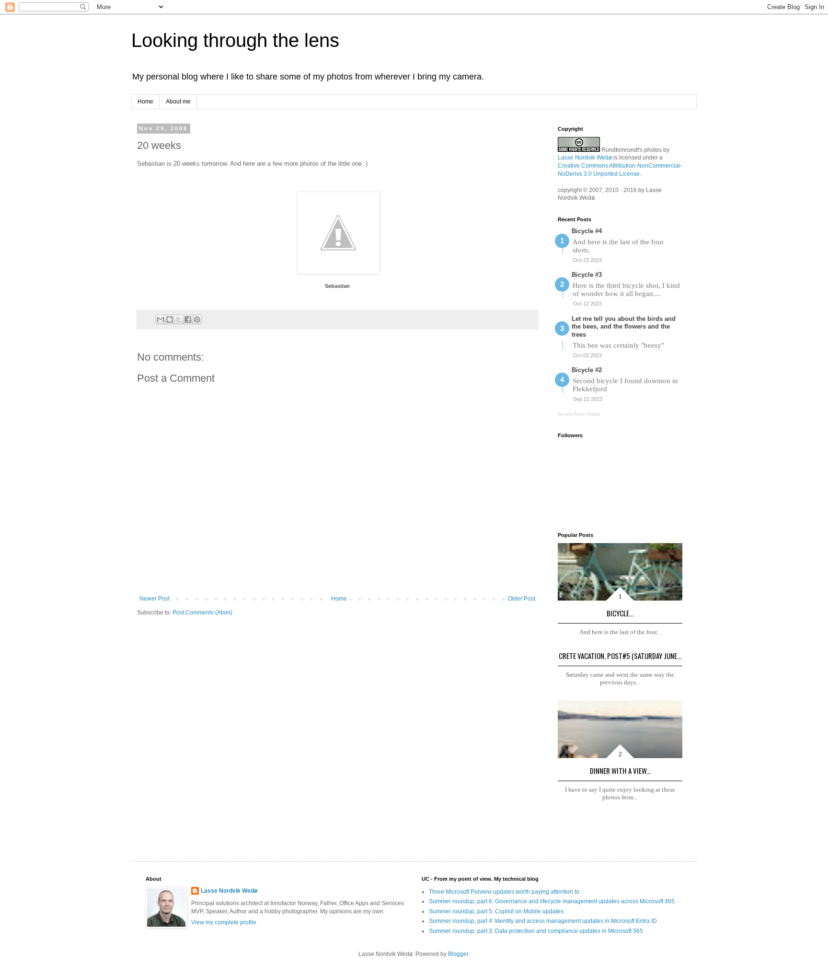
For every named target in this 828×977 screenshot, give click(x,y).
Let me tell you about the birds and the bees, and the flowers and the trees (624, 327)
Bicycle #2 (587, 370)
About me (178, 101)
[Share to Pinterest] (197, 319)
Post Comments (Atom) (202, 612)
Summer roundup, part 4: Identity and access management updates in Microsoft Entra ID (543, 921)
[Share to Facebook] (188, 319)
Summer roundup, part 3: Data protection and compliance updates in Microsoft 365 (536, 931)
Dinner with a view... (620, 770)
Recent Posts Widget (579, 414)
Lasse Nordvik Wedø (585, 157)
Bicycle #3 (587, 274)
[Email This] (160, 319)
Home (145, 101)
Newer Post (154, 598)
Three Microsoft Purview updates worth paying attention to (504, 891)
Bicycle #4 (587, 231)
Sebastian (337, 286)
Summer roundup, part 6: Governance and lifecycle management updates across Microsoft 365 (552, 901)
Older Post (521, 598)
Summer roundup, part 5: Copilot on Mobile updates (496, 911)
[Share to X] (179, 319)
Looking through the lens (235, 40)
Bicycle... (620, 613)
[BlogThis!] (169, 319)
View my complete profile (223, 922)
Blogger (458, 954)
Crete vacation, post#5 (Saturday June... (620, 655)
